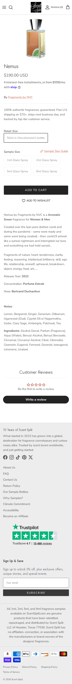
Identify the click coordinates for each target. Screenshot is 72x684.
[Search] (12, 7)
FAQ (6, 474)
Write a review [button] (36, 399)
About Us (9, 467)
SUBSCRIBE (36, 593)
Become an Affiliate (15, 516)
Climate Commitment (16, 504)
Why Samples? (13, 498)
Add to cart (36, 190)
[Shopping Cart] (68, 7)
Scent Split (17, 679)
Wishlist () (57, 7)
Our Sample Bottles (15, 492)
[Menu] (4, 7)
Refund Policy (29, 667)
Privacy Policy (10, 667)
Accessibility (11, 510)
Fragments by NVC (20, 97)
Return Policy (11, 486)
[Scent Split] (36, 7)
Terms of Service (11, 672)
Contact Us (10, 480)
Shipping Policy (49, 667)
